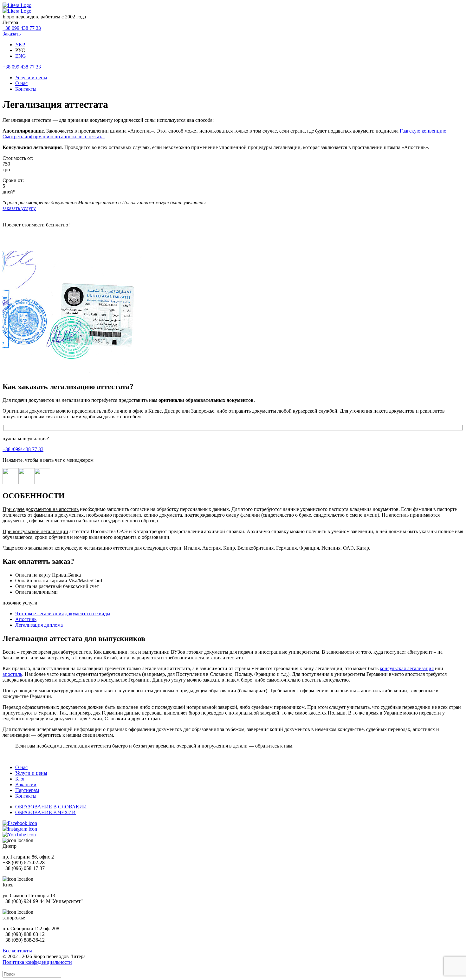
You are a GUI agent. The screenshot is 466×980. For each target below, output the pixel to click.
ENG (20, 56)
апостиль (12, 674)
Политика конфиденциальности (37, 962)
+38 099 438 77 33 (22, 28)
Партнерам (27, 790)
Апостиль (25, 619)
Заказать (12, 33)
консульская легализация (407, 668)
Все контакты (17, 950)
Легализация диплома (39, 625)
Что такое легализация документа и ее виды (62, 613)
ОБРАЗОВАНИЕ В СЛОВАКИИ (51, 806)
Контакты (25, 89)
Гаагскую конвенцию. (424, 131)
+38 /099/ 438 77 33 (23, 449)
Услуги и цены (31, 77)
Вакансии (25, 784)
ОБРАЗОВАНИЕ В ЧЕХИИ (45, 812)
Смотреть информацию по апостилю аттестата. (54, 136)
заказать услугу (19, 208)
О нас (21, 83)
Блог (20, 778)
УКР (20, 44)
